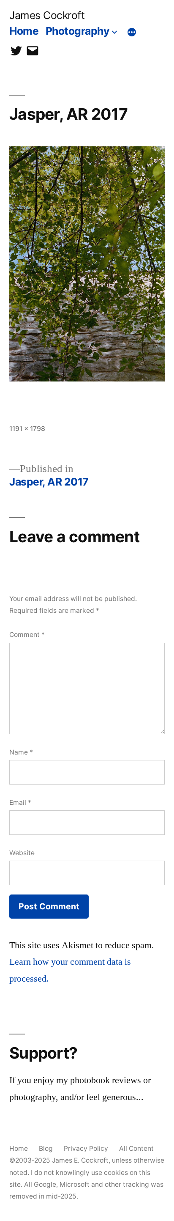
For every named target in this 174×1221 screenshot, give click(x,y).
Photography (78, 31)
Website (22, 853)
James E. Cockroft (80, 1160)
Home (23, 31)
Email (20, 802)
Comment (27, 635)
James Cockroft (46, 15)
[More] (132, 32)
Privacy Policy (86, 1148)
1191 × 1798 (27, 429)
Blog (46, 1148)
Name (21, 752)
